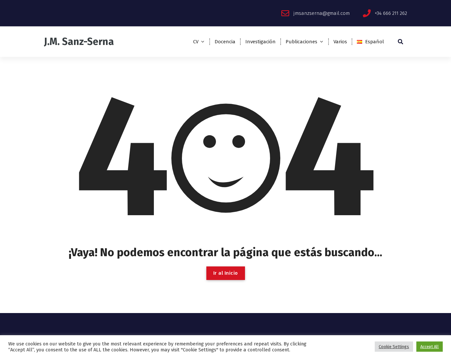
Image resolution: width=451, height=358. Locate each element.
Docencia (225, 42)
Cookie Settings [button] (394, 346)
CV (195, 42)
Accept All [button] (429, 346)
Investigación (260, 42)
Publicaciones (301, 42)
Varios (340, 42)
